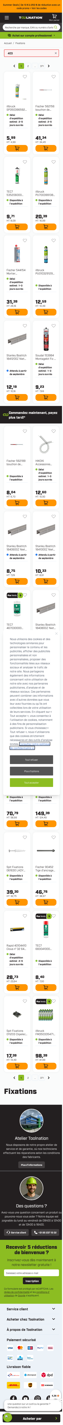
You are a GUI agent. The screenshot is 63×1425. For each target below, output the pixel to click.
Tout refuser (31, 759)
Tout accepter (31, 782)
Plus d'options (31, 771)
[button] (7, 1417)
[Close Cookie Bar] (56, 634)
